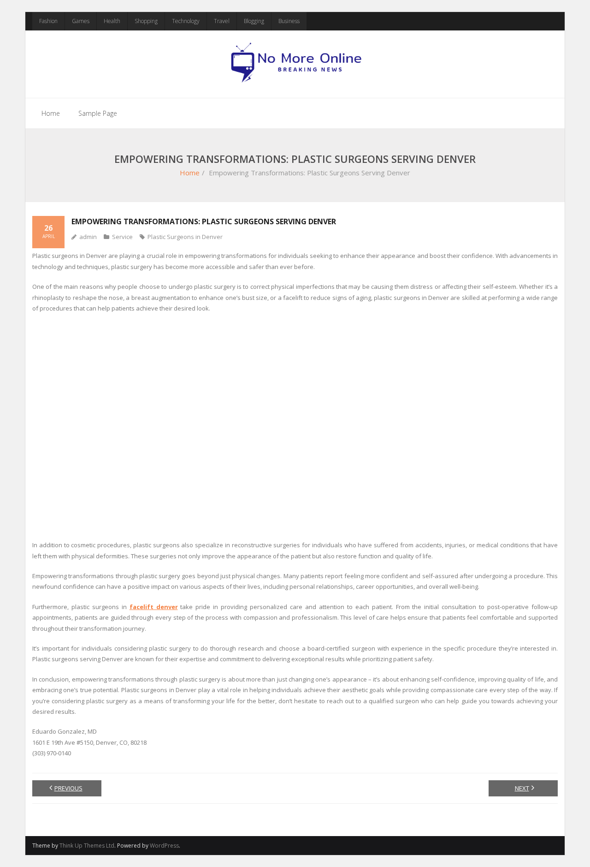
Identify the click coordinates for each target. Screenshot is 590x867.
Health (112, 21)
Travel (222, 21)
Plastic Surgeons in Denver (185, 237)
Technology (186, 21)
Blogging (254, 21)
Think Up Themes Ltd (86, 845)
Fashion (48, 21)
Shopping (146, 21)
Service (122, 237)
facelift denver (154, 607)
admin (88, 237)
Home (50, 113)
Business (289, 21)
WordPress (164, 845)
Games (80, 21)
